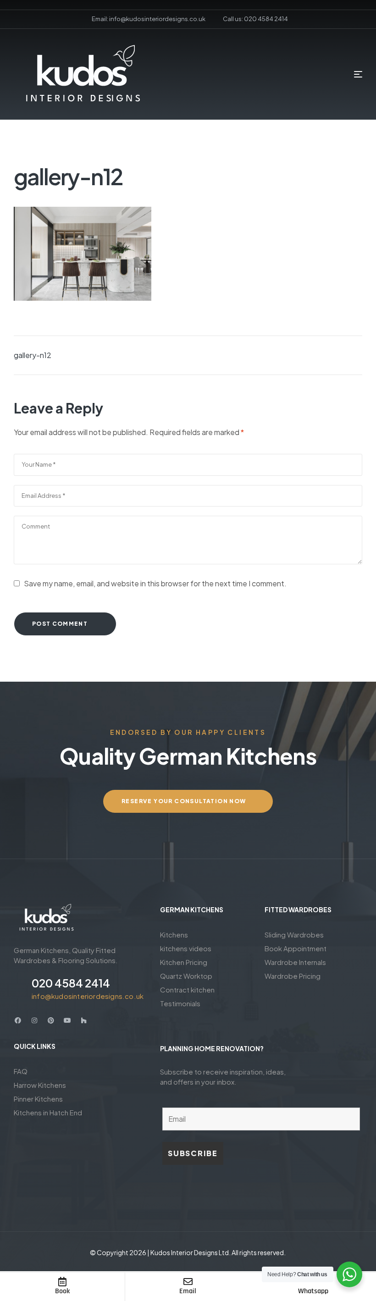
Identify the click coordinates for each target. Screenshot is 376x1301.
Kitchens (174, 934)
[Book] (62, 1281)
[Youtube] (67, 1020)
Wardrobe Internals (295, 962)
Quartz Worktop (186, 975)
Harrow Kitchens (40, 1084)
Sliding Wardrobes (294, 934)
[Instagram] (34, 1020)
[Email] (188, 1281)
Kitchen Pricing (183, 962)
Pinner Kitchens (38, 1098)
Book (62, 1291)
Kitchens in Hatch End (48, 1112)
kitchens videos (185, 948)
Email (187, 1291)
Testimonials (180, 1003)
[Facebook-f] (17, 1020)
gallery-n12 (32, 355)
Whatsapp (313, 1291)
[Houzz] (83, 1020)
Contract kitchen (187, 989)
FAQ (21, 1071)
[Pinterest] (50, 1020)
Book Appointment (295, 948)
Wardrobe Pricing (293, 975)
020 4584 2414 (71, 983)
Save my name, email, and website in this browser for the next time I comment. (155, 583)
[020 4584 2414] (19, 987)
